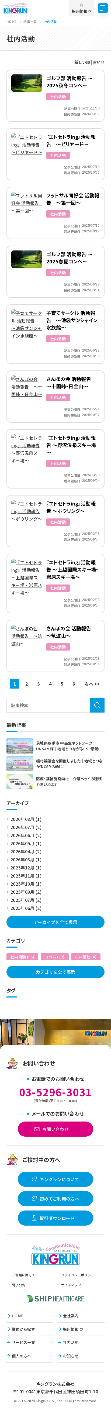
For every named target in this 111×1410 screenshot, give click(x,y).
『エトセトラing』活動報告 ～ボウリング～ (71, 507)
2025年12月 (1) (26, 867)
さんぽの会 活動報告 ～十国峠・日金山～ (71, 382)
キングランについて (59, 1179)
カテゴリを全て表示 (55, 972)
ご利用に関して (23, 1275)
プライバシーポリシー (77, 1275)
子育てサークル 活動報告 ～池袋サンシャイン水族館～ (72, 320)
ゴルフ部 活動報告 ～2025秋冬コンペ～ (69, 81)
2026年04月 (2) (26, 851)
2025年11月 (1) (26, 875)
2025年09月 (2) (26, 892)
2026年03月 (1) (26, 859)
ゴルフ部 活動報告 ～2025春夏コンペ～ (69, 257)
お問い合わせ (55, 1129)
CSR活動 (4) (85, 957)
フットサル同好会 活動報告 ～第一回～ (72, 199)
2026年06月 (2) (26, 835)
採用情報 (70, 1329)
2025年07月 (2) (26, 900)
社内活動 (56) (22, 957)
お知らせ (70, 1356)
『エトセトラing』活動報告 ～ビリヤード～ (71, 140)
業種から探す (23, 1329)
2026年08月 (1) (26, 819)
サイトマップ (71, 1284)
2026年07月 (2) (26, 827)
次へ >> (92, 683)
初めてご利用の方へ (59, 1198)
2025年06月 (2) (26, 908)
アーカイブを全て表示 (55, 922)
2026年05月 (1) (26, 843)
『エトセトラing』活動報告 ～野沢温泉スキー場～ (71, 445)
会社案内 (70, 1315)
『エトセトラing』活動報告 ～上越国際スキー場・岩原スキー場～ (72, 569)
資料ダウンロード (57, 1218)
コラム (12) (55, 957)
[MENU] (103, 8)
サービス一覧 (23, 1342)
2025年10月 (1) (26, 884)
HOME (17, 1315)
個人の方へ (21, 1356)
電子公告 (18, 1284)
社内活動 (58, 96)
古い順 (99, 62)
